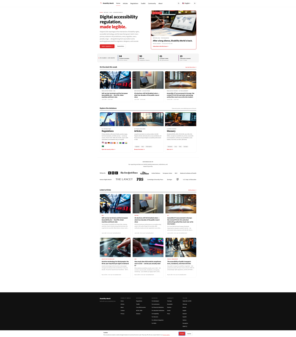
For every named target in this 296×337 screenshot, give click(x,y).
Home (118, 3)
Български (185, 323)
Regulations (134, 3)
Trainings (169, 301)
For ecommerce (155, 304)
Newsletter (170, 304)
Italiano (184, 320)
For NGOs (154, 323)
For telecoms (155, 317)
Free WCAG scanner (141, 307)
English (184, 310)
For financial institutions (158, 307)
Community (152, 3)
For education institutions (158, 310)
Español (184, 317)
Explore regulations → (107, 46)
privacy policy (166, 335)
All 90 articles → (192, 190)
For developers (155, 301)
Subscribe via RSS (187, 301)
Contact (123, 310)
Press (168, 314)
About (160, 3)
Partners (169, 307)
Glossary (138, 314)
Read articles (120, 46)
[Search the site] (178, 3)
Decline (189, 334)
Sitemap (185, 304)
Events (168, 310)
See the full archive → (190, 67)
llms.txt (184, 307)
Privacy (122, 314)
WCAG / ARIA (139, 310)
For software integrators (157, 320)
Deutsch (185, 314)
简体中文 (185, 326)
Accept (182, 334)
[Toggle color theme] (194, 3)
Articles (125, 3)
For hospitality (155, 314)
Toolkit (143, 3)
